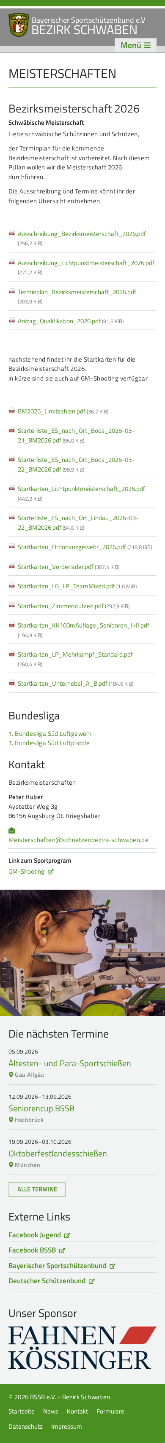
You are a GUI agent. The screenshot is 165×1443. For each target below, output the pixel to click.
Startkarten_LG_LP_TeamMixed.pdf (77, 586)
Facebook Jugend (34, 1234)
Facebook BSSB (32, 1250)
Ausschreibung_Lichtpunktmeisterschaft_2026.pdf (86, 267)
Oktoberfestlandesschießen (57, 1153)
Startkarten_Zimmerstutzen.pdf (73, 606)
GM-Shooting (26, 871)
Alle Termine (37, 1189)
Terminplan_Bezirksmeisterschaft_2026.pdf (77, 296)
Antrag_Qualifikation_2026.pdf (71, 321)
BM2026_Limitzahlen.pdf (63, 411)
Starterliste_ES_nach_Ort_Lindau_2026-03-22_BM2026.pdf (78, 522)
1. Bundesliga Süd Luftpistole (49, 743)
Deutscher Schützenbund (46, 1280)
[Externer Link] (82, 1347)
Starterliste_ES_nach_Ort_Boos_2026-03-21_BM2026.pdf (76, 435)
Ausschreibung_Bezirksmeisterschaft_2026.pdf (82, 238)
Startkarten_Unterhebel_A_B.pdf (75, 683)
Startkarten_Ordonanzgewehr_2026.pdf (85, 547)
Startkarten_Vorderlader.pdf (68, 566)
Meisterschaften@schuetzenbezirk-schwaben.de (78, 840)
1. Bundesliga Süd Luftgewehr (50, 733)
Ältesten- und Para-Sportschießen (69, 1063)
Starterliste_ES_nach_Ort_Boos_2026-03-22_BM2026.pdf (76, 464)
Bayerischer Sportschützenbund (57, 1265)
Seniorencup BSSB (41, 1108)
